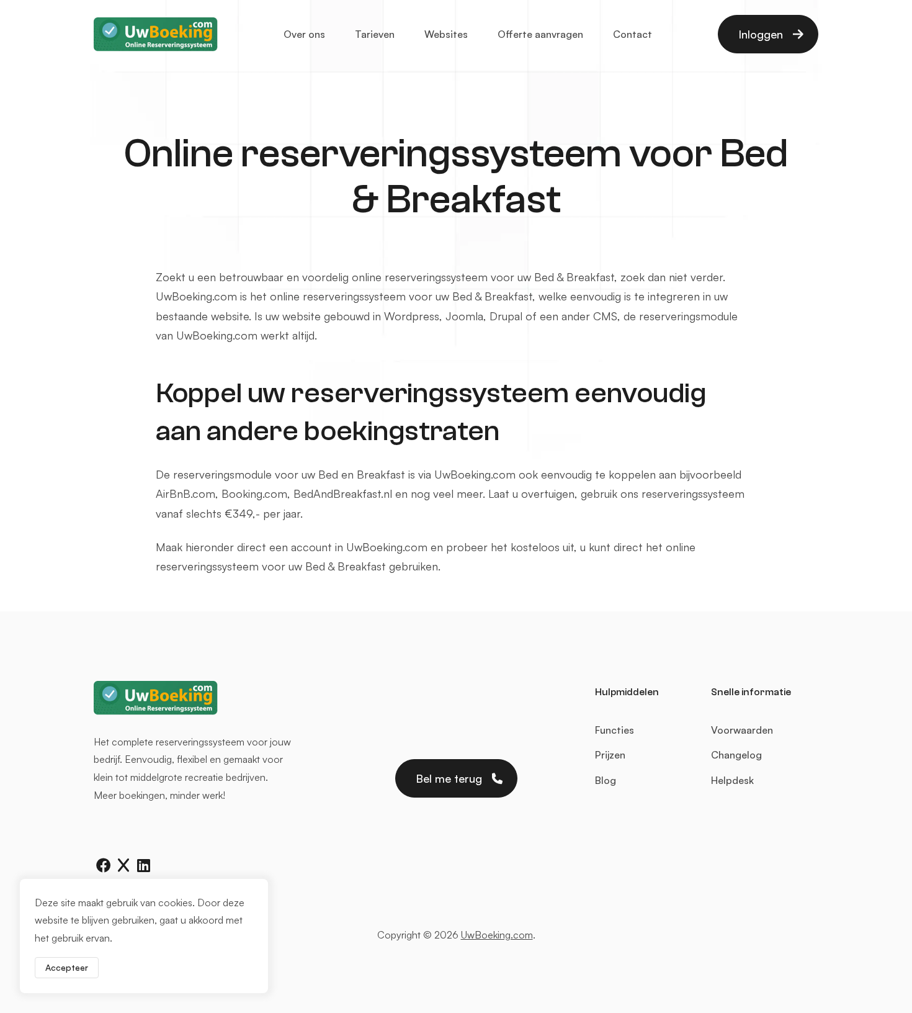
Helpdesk (732, 780)
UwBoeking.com (497, 935)
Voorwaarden (742, 730)
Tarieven (375, 34)
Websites (446, 34)
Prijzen (610, 755)
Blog (605, 780)
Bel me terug (449, 778)
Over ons (304, 34)
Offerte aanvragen (540, 34)
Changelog (736, 755)
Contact (632, 34)
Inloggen (760, 34)
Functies (614, 730)
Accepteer (66, 967)
